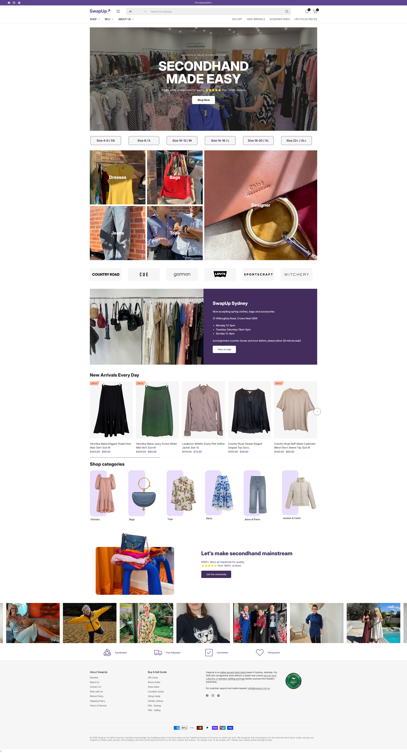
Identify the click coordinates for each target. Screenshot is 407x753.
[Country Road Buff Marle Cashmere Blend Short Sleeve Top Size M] (295, 410)
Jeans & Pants (252, 519)
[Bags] (175, 177)
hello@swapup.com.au (259, 688)
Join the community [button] (216, 574)
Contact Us (95, 686)
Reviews (94, 677)
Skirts (209, 518)
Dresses (95, 519)
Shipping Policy (97, 701)
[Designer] (260, 205)
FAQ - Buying (154, 705)
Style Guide (153, 686)
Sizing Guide (154, 696)
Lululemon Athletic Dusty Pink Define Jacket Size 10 (203, 445)
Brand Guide (154, 682)
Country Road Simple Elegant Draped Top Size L (245, 445)
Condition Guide (156, 691)
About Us (94, 682)
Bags (132, 519)
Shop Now (203, 100)
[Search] (287, 11)
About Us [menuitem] (124, 19)
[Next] (317, 411)
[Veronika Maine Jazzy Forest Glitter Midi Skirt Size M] (157, 410)
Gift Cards (153, 677)
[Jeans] (117, 233)
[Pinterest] (19, 2)
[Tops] (175, 233)
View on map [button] (224, 349)
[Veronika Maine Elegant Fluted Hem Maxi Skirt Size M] (111, 410)
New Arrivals (256, 19)
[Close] (1, 751)
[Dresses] (117, 177)
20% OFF (237, 19)
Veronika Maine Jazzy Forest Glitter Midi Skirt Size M (156, 445)
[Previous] (89, 411)
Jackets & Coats (292, 518)
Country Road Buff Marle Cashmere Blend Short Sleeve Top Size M (294, 445)
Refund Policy (96, 696)
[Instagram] (14, 2)
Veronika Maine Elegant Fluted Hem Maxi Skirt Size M (110, 445)
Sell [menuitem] (107, 19)
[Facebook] (8, 2)
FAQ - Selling (154, 710)
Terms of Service (98, 705)
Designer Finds (280, 19)
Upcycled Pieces (306, 19)
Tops (170, 519)
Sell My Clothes (155, 701)
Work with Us (96, 691)
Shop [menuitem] (93, 19)
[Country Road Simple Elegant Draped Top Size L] (249, 410)
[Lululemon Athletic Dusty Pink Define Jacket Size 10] (203, 410)
